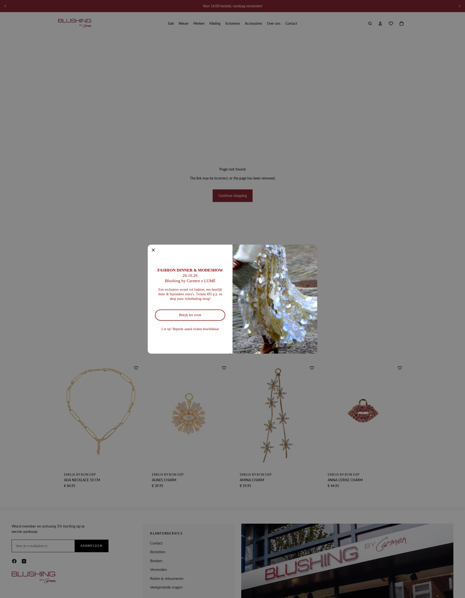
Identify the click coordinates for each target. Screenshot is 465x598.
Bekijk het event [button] (190, 315)
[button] (153, 250)
